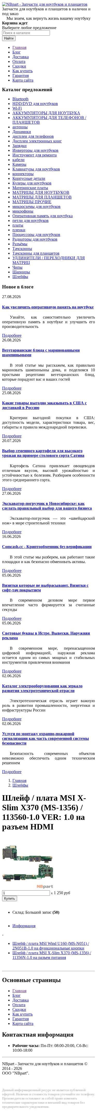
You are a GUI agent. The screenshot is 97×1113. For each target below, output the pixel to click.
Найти (8, 38)
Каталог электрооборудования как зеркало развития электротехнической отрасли (42, 688)
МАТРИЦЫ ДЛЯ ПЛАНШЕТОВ (42, 197)
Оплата (18, 61)
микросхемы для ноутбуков (36, 206)
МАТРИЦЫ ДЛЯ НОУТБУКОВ (40, 192)
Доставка (20, 57)
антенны (20, 127)
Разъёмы (19, 244)
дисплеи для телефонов (33, 136)
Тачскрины (22, 248)
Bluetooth (20, 99)
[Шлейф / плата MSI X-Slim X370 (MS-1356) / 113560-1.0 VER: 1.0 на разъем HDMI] (28, 888)
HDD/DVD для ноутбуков (35, 103)
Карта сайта (22, 80)
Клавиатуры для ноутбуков (36, 169)
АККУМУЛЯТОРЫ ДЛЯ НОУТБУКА (46, 113)
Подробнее (11, 335)
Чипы (17, 267)
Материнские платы (30, 188)
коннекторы (23, 174)
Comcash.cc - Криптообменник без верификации (47, 546)
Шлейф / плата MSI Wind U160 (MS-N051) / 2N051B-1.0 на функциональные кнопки (50, 945)
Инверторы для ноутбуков (35, 150)
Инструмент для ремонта (34, 155)
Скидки (19, 66)
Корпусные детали (28, 178)
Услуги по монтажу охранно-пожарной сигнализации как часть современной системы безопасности (45, 738)
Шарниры (21, 272)
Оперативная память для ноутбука (42, 216)
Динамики (21, 131)
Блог (16, 52)
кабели (18, 159)
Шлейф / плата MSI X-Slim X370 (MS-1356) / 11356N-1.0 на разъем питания (51, 955)
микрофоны (22, 211)
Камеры (19, 164)
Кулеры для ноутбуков (31, 183)
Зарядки (19, 145)
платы (17, 225)
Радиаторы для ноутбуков (34, 239)
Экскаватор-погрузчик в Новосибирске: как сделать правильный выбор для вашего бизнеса (47, 505)
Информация (23, 926)
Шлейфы (20, 276)
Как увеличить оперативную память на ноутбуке (48, 307)
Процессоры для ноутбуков (36, 234)
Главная (19, 47)
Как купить (22, 71)
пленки (18, 230)
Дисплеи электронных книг (37, 141)
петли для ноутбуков (30, 220)
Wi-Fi (17, 108)
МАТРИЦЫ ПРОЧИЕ (31, 202)
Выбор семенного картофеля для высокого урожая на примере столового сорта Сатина (43, 453)
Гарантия (20, 75)
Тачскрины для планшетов (35, 253)
